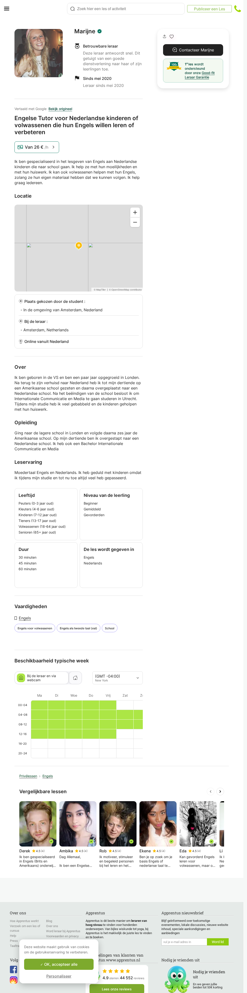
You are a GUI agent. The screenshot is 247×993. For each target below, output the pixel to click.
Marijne (84, 31)
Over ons (52, 926)
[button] (172, 36)
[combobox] (126, 8)
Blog (49, 921)
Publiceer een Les (209, 9)
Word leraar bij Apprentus (63, 931)
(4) (43, 851)
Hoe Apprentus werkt (24, 921)
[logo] (40, 8)
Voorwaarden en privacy (62, 936)
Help (13, 935)
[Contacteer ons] (237, 8)
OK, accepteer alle (60, 964)
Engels (25, 618)
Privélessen (28, 776)
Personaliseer (58, 976)
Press (14, 941)
